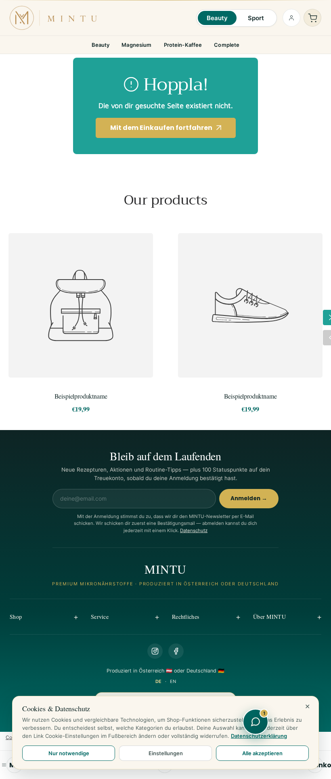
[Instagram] (155, 651)
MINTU (166, 569)
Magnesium (136, 45)
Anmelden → (248, 498)
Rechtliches (185, 616)
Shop (16, 616)
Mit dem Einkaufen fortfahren (161, 127)
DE (158, 681)
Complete (226, 45)
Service (100, 616)
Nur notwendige (68, 753)
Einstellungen (166, 753)
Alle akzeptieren (262, 753)
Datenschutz (193, 530)
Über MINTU (269, 616)
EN (173, 681)
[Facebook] (176, 651)
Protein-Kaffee (183, 45)
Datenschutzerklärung (259, 736)
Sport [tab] (256, 18)
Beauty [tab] (217, 18)
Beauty (101, 45)
